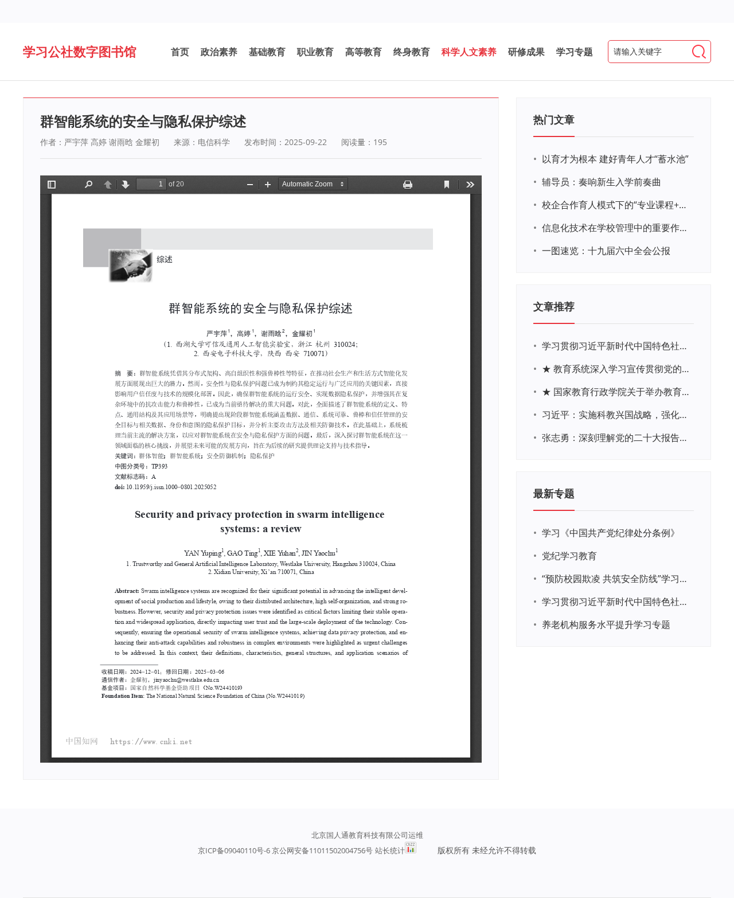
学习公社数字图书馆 (79, 51)
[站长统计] (410, 850)
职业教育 (315, 51)
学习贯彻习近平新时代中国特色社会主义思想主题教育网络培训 (616, 345)
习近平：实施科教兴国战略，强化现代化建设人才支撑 (616, 414)
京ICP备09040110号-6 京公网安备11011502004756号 (285, 850)
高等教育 (363, 51)
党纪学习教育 (569, 555)
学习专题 (574, 51)
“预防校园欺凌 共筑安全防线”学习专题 (616, 578)
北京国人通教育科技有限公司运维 (367, 835)
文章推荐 (554, 306)
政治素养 (219, 51)
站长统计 (390, 850)
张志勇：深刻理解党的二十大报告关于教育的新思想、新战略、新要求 (616, 437)
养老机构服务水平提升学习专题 (606, 624)
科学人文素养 (469, 51)
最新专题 (554, 493)
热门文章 (554, 119)
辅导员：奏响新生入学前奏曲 (601, 181)
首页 (180, 51)
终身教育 (411, 51)
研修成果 (526, 51)
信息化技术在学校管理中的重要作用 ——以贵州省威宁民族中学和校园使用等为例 (616, 227)
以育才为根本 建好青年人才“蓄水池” (615, 159)
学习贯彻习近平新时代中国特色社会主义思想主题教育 (616, 601)
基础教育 (267, 51)
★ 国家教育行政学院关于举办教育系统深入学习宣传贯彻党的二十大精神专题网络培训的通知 (616, 391)
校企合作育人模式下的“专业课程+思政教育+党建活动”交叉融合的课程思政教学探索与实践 (616, 204)
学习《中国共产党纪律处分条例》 (611, 532)
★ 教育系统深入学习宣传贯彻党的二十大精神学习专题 (616, 368)
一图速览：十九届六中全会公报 (606, 250)
